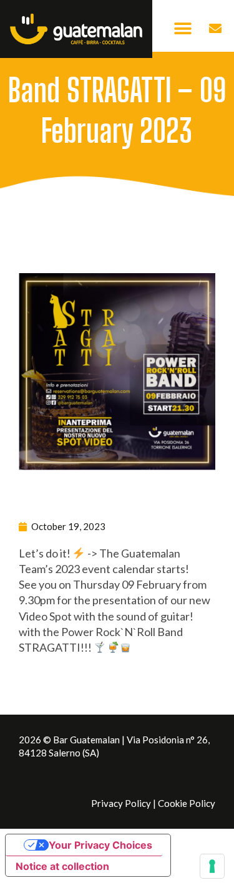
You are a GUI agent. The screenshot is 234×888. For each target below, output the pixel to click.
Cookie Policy (186, 803)
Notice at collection (62, 866)
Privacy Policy (121, 803)
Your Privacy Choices (100, 845)
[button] (182, 29)
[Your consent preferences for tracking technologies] (212, 866)
